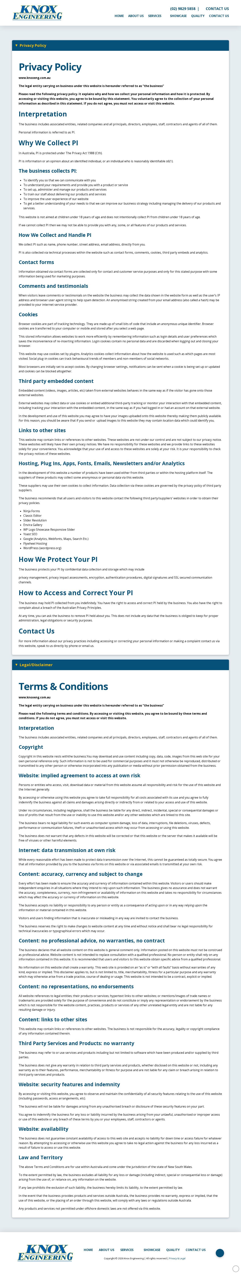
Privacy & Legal (177, 1258)
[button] (120, 45)
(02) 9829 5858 (181, 8)
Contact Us (216, 8)
